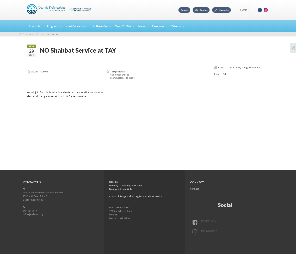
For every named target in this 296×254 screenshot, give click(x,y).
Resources (30, 34)
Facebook (208, 221)
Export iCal (220, 74)
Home (20, 34)
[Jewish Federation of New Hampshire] (59, 9)
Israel (75, 26)
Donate (184, 10)
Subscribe (224, 10)
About (34, 26)
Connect (194, 188)
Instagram (209, 230)
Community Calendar (49, 34)
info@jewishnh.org (33, 214)
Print (221, 67)
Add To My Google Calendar (244, 67)
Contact (203, 10)
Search (243, 9)
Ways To (123, 26)
